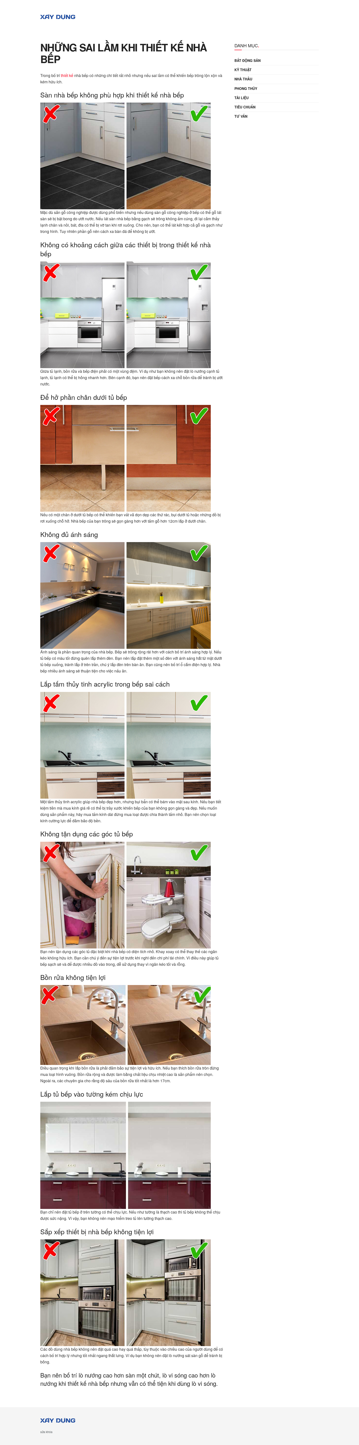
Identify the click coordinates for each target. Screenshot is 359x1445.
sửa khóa (46, 1432)
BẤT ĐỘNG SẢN (247, 60)
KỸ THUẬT (243, 69)
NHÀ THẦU (243, 79)
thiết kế (67, 75)
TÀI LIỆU (241, 97)
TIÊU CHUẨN (244, 107)
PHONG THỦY (245, 88)
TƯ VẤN (240, 116)
